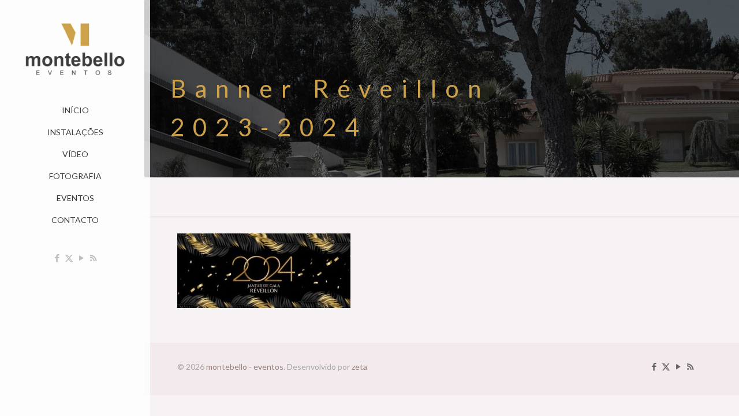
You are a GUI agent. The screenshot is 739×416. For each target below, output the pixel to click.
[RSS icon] (93, 257)
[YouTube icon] (81, 257)
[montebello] (75, 50)
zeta (359, 367)
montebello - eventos (244, 367)
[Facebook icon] (57, 257)
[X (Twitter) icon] (69, 257)
